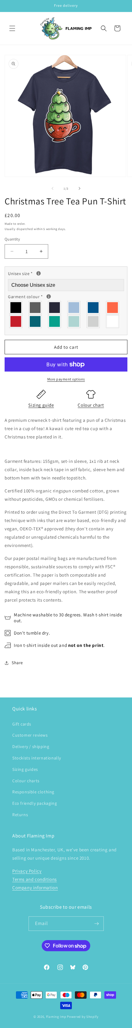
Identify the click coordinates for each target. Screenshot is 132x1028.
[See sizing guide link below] (38, 273)
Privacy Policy (26, 871)
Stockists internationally (36, 758)
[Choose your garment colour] (48, 296)
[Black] (16, 307)
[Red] (16, 321)
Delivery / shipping (30, 746)
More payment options (66, 379)
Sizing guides (25, 769)
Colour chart (91, 405)
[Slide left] (52, 188)
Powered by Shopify (83, 1016)
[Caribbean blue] (74, 321)
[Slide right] (79, 188)
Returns (20, 814)
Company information (35, 887)
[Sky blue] (74, 307)
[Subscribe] (96, 923)
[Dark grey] (35, 307)
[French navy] (55, 307)
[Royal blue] (93, 307)
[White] (113, 321)
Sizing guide (41, 405)
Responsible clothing (33, 792)
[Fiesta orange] (113, 307)
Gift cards (21, 724)
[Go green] (55, 321)
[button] (12, 28)
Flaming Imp (56, 1016)
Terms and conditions (34, 879)
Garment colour (50, 296)
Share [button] (17, 662)
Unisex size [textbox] (45, 273)
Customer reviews (30, 735)
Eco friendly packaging (34, 803)
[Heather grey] (93, 321)
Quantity (12, 239)
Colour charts (26, 780)
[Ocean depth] (35, 321)
